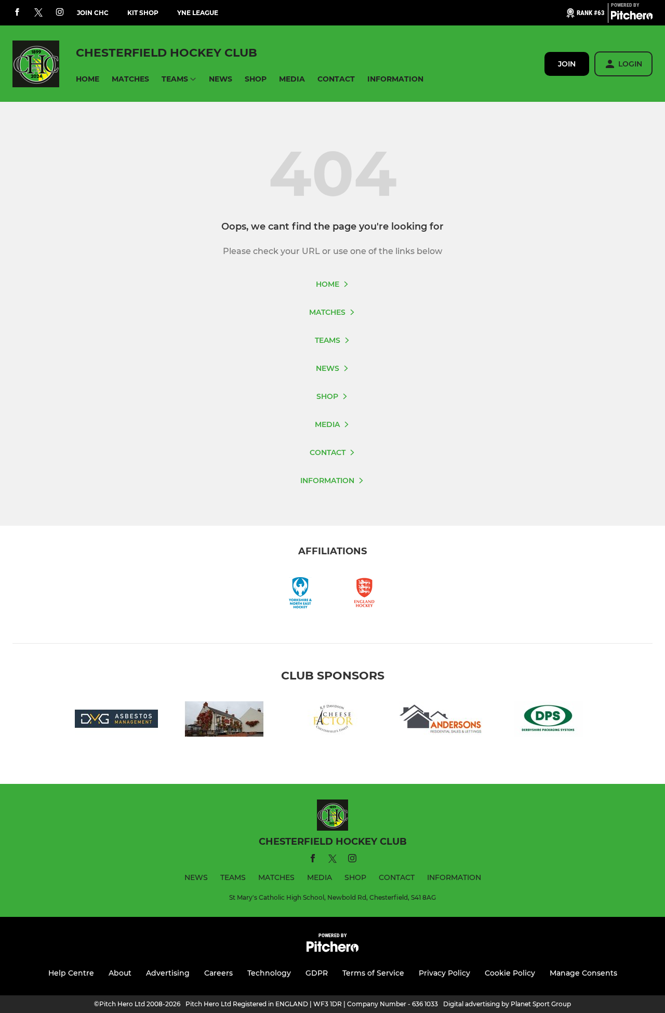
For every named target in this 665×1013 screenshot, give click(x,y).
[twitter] (38, 13)
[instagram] (59, 12)
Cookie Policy (510, 973)
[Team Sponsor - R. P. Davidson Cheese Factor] (332, 720)
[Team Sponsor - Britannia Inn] (224, 720)
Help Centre (71, 973)
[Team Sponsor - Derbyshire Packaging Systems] (548, 720)
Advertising (168, 973)
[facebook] (17, 12)
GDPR (316, 973)
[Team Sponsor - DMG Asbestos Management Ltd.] (116, 720)
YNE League (197, 13)
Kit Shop (142, 13)
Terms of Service (373, 973)
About (120, 973)
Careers (218, 973)
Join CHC (93, 13)
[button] (87, 79)
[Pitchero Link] (632, 17)
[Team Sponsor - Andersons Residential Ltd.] (440, 720)
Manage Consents (583, 973)
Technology (269, 973)
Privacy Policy (444, 973)
